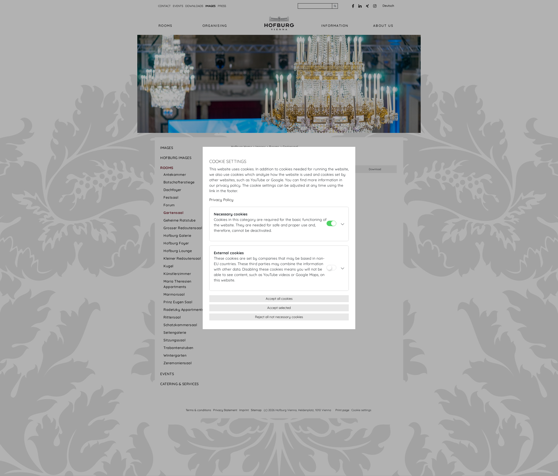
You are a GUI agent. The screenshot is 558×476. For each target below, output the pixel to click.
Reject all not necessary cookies (279, 317)
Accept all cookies (279, 298)
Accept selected (279, 308)
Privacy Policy (221, 199)
